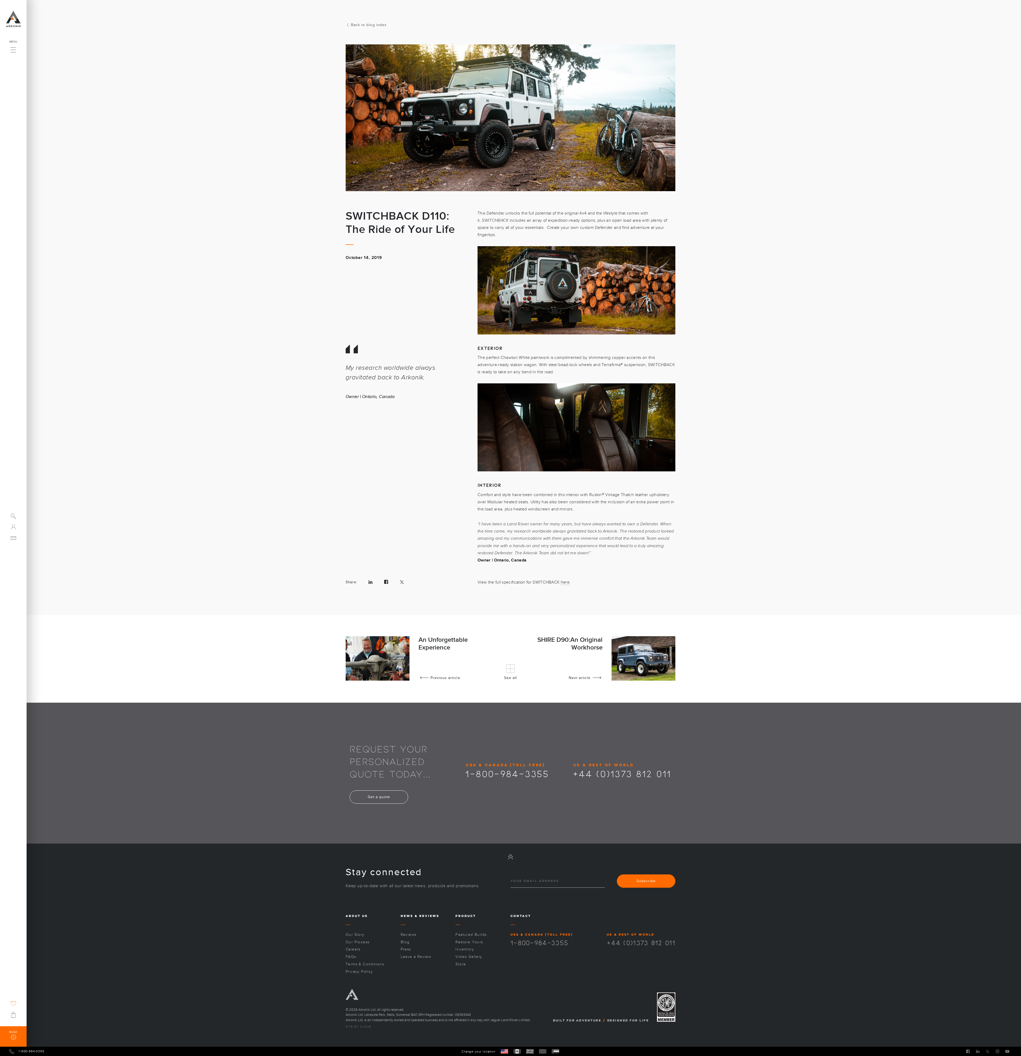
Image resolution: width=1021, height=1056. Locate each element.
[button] (13, 48)
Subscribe (646, 881)
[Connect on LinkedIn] (978, 1051)
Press (406, 949)
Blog (405, 942)
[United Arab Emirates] (555, 1051)
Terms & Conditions (365, 964)
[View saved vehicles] (13, 1003)
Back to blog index (369, 25)
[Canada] (517, 1051)
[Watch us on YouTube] (1007, 1051)
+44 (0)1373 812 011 (622, 773)
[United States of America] (504, 1051)
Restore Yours (469, 942)
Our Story (355, 934)
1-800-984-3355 (507, 773)
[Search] (13, 516)
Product (465, 916)
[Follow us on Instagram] (997, 1051)
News (407, 916)
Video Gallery (468, 956)
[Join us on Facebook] (968, 1051)
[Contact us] (13, 538)
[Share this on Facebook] (386, 582)
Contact (520, 916)
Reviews (429, 916)
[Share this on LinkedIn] (370, 582)
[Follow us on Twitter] (988, 1051)
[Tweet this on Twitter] (402, 582)
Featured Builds (471, 934)
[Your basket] (13, 1015)
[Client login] (13, 527)
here (565, 582)
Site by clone (358, 1026)
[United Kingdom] (530, 1051)
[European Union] (542, 1051)
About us (357, 916)
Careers (353, 949)
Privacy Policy (359, 971)
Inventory (464, 949)
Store (460, 964)
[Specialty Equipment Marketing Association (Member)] (666, 1007)
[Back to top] (510, 857)
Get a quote (379, 797)
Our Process (357, 942)
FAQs (351, 956)
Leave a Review (416, 956)
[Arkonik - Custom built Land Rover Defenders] (13, 19)
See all (510, 678)
